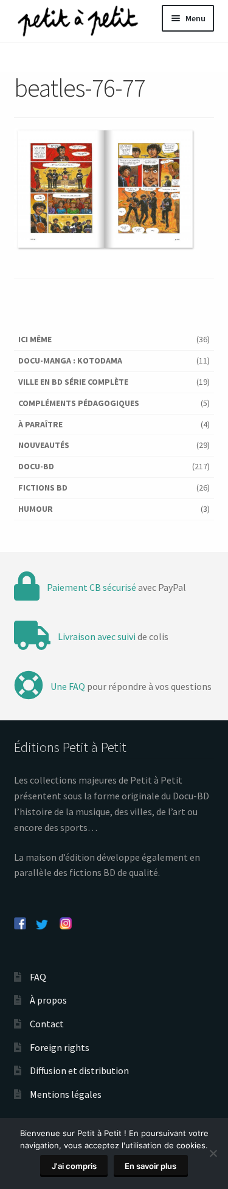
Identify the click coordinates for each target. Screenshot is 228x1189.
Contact (47, 1024)
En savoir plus (150, 1166)
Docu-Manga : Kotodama (70, 360)
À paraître (40, 424)
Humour (35, 508)
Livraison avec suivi (97, 636)
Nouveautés (43, 444)
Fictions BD (42, 487)
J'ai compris (74, 1166)
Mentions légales (66, 1094)
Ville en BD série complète (73, 381)
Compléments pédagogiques (78, 403)
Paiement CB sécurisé (91, 587)
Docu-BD (36, 466)
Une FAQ (67, 686)
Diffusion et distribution (79, 1070)
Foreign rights (59, 1047)
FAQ (38, 977)
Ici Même (35, 339)
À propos (48, 1000)
